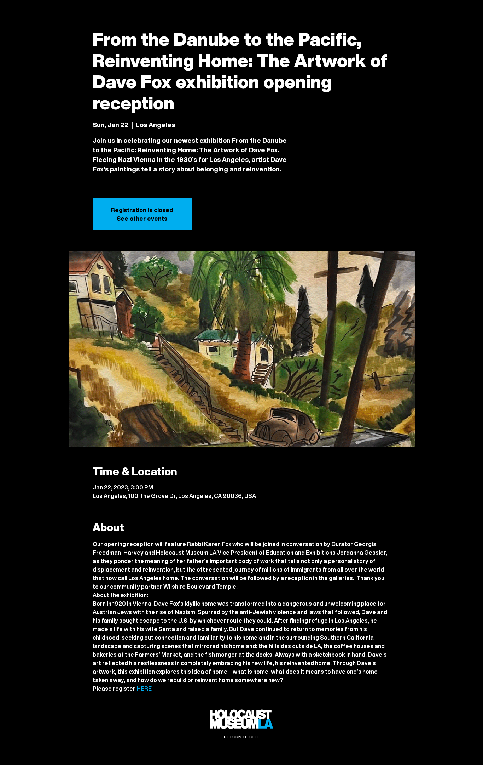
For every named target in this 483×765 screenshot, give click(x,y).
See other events (142, 218)
